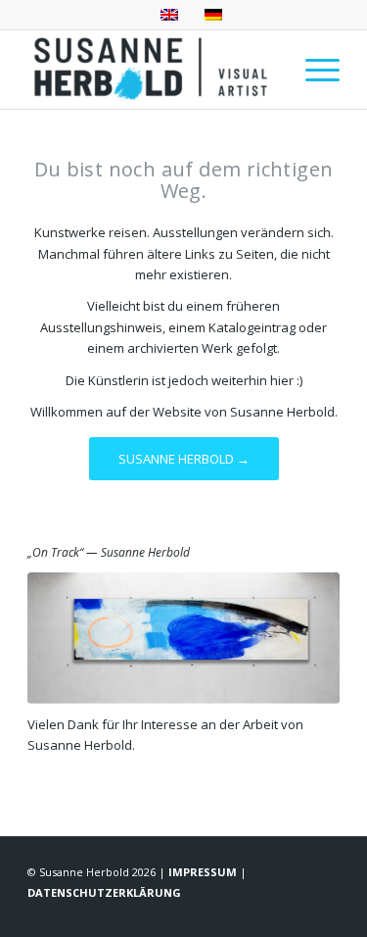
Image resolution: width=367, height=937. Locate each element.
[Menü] (313, 69)
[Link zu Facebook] (237, 912)
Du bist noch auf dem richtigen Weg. (184, 180)
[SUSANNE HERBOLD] (152, 69)
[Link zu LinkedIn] (295, 912)
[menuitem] (313, 69)
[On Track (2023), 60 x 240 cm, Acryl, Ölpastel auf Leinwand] (183, 638)
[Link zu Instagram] (266, 912)
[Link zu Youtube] (325, 912)
